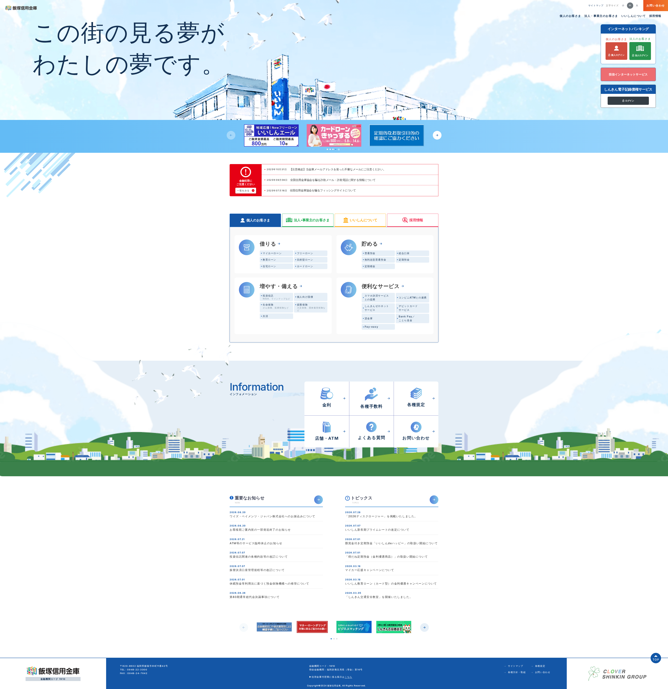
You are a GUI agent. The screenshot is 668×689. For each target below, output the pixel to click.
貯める (370, 244)
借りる (268, 244)
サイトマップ (596, 5)
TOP (656, 659)
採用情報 (655, 16)
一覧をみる (243, 190)
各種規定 (540, 665)
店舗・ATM (661, 214)
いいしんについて (633, 16)
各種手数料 (661, 240)
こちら (348, 676)
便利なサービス (381, 286)
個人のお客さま (570, 16)
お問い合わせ (655, 5)
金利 (661, 227)
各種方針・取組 (517, 672)
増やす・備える (279, 286)
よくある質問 (662, 253)
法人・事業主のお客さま (601, 16)
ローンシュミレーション (661, 267)
